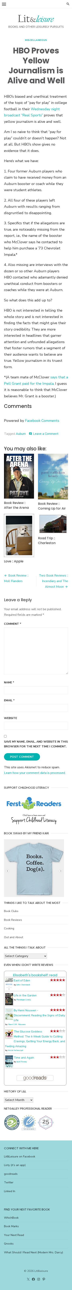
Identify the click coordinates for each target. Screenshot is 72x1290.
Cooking (9, 928)
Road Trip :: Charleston (47, 540)
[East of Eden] (9, 989)
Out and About (13, 937)
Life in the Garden (25, 995)
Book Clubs (11, 911)
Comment (12, 624)
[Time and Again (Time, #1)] (9, 1066)
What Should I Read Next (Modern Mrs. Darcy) (33, 1252)
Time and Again (24, 1058)
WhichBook (11, 1218)
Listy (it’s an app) (15, 1165)
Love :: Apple (13, 561)
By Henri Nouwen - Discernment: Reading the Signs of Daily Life (39, 1015)
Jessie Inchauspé (15, 1050)
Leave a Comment (45, 434)
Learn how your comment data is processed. (35, 773)
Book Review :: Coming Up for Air (52, 506)
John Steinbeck (23, 984)
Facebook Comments (42, 420)
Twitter (8, 1182)
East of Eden (22, 980)
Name (9, 682)
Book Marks (11, 1226)
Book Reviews (13, 920)
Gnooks (9, 1244)
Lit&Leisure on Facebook (19, 1156)
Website (10, 718)
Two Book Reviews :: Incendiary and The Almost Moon (53, 581)
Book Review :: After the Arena (16, 505)
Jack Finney (22, 1061)
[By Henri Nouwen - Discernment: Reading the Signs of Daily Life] (9, 1019)
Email (9, 700)
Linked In (9, 1191)
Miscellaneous (36, 40)
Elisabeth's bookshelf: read (35, 975)
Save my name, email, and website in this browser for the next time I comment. (36, 744)
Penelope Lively (24, 999)
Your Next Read (14, 1235)
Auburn (21, 434)
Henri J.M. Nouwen (17, 1024)
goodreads (11, 1174)
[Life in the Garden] (9, 1004)
